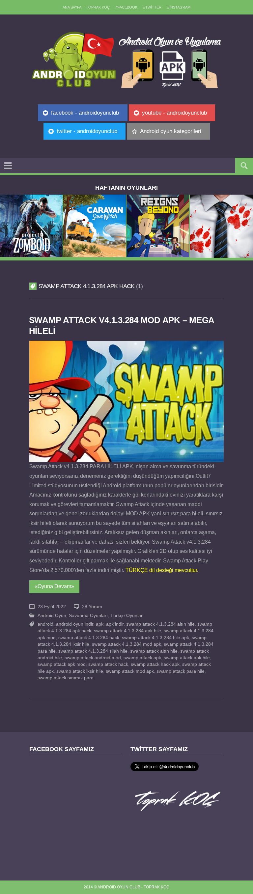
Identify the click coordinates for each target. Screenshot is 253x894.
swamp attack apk (142, 657)
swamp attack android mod (93, 657)
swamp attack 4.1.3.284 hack (88, 637)
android (45, 624)
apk (99, 624)
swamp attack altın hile (154, 651)
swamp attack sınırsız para (66, 677)
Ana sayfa (72, 7)
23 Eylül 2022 (52, 606)
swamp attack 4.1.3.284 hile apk (155, 637)
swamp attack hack (108, 664)
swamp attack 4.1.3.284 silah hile (92, 651)
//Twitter (152, 7)
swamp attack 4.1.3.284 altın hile (160, 624)
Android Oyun (52, 615)
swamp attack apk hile (187, 657)
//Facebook (126, 7)
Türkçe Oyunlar (126, 615)
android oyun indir (74, 624)
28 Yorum (92, 606)
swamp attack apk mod (62, 664)
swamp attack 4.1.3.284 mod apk (126, 644)
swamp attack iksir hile (79, 671)
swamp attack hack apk (155, 664)
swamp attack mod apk (130, 671)
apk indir (115, 624)
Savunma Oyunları (88, 615)
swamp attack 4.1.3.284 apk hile (127, 630)
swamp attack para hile (180, 671)
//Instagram (178, 7)
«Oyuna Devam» (54, 586)
